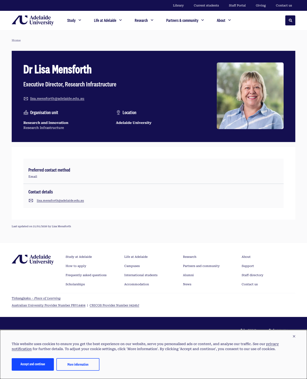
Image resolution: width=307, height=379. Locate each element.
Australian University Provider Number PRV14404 (48, 305)
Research (189, 256)
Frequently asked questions (86, 275)
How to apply (76, 266)
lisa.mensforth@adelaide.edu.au (57, 99)
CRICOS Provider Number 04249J (114, 305)
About (246, 256)
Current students (206, 5)
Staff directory (252, 275)
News (187, 284)
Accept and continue (32, 364)
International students (140, 275)
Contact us (284, 5)
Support (248, 266)
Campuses (132, 266)
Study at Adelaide (79, 256)
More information (77, 364)
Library (178, 5)
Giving (261, 5)
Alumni (188, 275)
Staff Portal (237, 5)
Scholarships (75, 284)
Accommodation (136, 284)
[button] (294, 336)
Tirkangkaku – (36, 298)
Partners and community (201, 266)
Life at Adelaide (136, 256)
